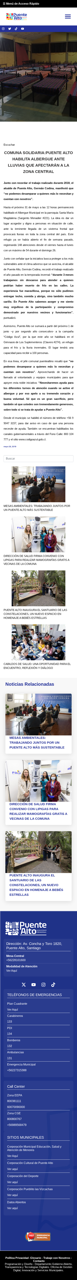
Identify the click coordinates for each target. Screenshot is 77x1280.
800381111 (14, 1101)
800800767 (14, 1119)
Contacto (39, 1260)
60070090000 (16, 1107)
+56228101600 (16, 960)
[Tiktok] (16, 28)
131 (9, 1058)
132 (9, 1046)
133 (9, 1021)
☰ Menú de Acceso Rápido (21, 3)
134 (9, 1033)
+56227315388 (17, 1070)
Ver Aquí (11, 970)
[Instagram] (3, 28)
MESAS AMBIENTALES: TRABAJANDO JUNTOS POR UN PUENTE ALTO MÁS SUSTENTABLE (36, 742)
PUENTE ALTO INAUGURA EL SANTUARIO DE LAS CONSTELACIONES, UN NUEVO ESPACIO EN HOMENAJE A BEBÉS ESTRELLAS (35, 613)
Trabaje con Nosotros (56, 1257)
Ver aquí (12, 1169)
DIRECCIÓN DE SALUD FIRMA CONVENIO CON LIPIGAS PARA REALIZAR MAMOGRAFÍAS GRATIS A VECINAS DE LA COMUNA (36, 559)
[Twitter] (9, 28)
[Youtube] (22, 28)
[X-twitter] (23, 984)
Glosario (35, 1257)
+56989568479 (17, 1124)
